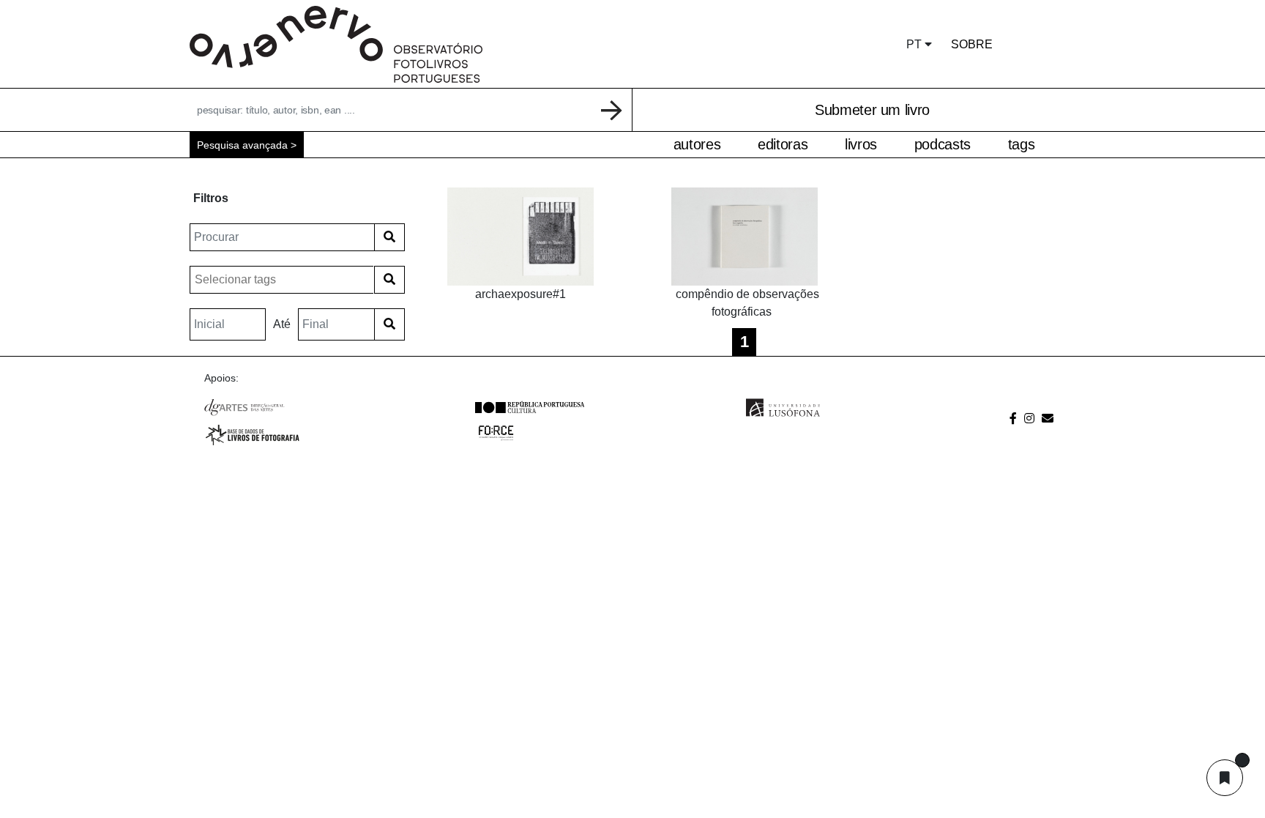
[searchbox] (284, 280)
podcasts (942, 144)
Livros (861, 144)
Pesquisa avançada (242, 145)
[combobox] (281, 280)
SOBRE (972, 44)
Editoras (782, 144)
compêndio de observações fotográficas (747, 303)
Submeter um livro (872, 110)
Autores (696, 144)
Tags (1021, 144)
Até (282, 324)
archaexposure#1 (520, 294)
